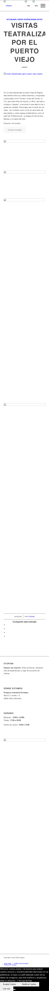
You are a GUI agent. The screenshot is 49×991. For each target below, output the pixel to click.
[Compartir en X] (7, 628)
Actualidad (11, 19)
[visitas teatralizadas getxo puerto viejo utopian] (24, 80)
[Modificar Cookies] (14, 989)
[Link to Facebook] (27, 960)
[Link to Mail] (43, 960)
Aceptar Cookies (9, 984)
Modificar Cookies (29, 984)
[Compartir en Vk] (7, 636)
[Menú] (41, 5)
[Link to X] (31, 960)
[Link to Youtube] (35, 960)
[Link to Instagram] (39, 960)
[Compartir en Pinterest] (7, 632)
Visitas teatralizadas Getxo (29, 19)
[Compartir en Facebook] (7, 625)
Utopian (31, 616)
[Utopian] (20, 5)
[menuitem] (41, 5)
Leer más (6, 989)
